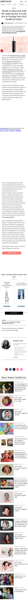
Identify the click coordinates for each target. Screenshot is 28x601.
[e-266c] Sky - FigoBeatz (15, 130)
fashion (3, 4)
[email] (21, 369)
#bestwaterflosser (4, 130)
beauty (9, 4)
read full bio (15, 357)
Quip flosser (8, 63)
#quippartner (17, 129)
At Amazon (6, 306)
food (15, 4)
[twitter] (14, 369)
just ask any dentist (8, 217)
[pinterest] (1, 50)
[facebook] (10, 369)
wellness (21, 4)
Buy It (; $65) (11, 253)
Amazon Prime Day (11, 61)
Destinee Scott (9, 23)
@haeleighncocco (4, 128)
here (16, 330)
